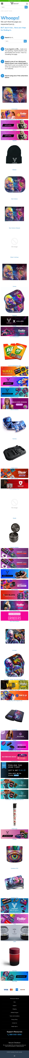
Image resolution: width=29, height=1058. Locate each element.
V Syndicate (12, 1052)
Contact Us (14, 1023)
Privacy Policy (14, 1019)
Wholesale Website (14, 998)
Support (14, 1005)
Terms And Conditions (14, 1016)
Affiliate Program (14, 1012)
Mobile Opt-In (14, 1026)
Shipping (14, 1009)
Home (2, 11)
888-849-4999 (15, 1035)
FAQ (14, 1002)
